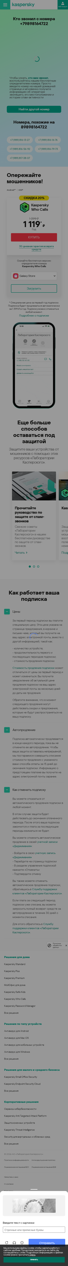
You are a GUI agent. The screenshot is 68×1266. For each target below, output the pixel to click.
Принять (34, 1260)
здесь (32, 1254)
